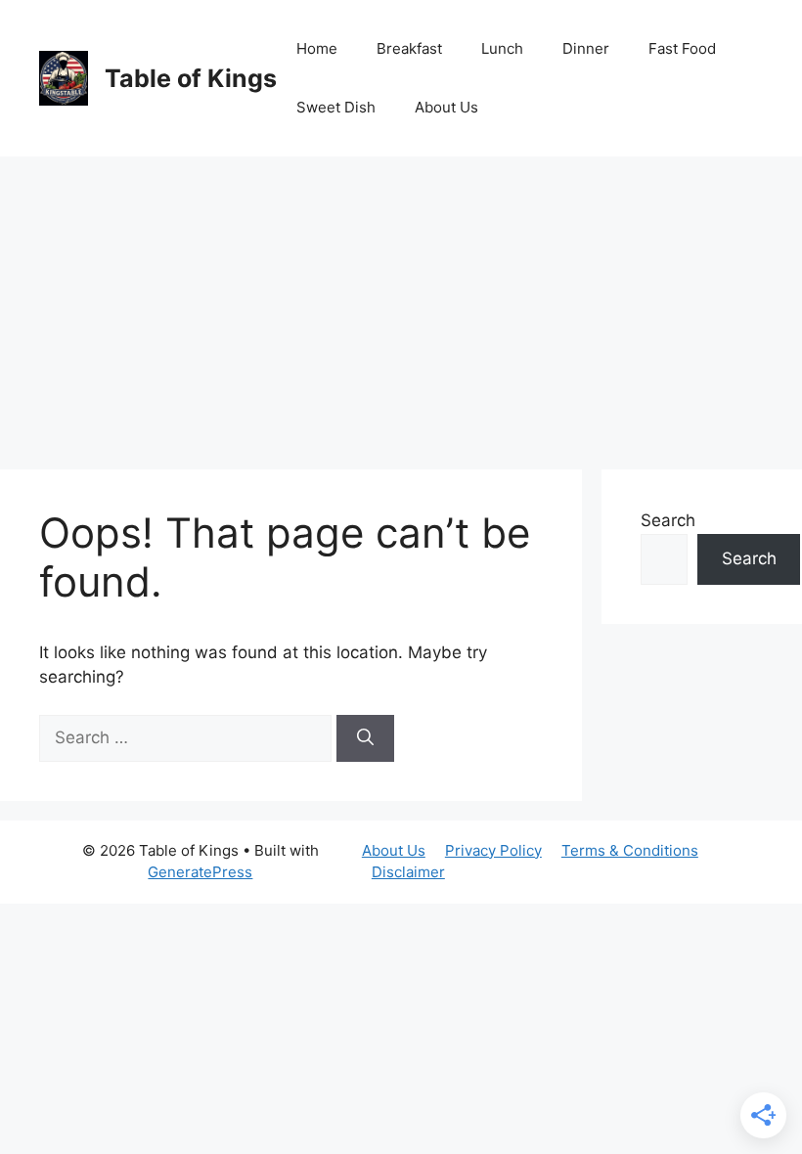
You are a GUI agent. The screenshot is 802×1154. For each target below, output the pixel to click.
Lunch (502, 48)
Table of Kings (191, 78)
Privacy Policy (493, 850)
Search (668, 520)
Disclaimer (408, 872)
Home (316, 48)
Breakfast (409, 48)
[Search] (365, 738)
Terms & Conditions (629, 850)
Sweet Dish (336, 107)
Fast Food (682, 48)
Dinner (585, 48)
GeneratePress (200, 872)
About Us (446, 107)
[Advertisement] (401, 303)
